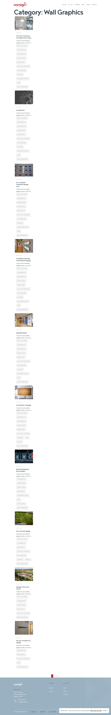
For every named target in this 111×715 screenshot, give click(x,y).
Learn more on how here (95, 710)
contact (88, 4)
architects (77, 4)
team (83, 4)
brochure (94, 4)
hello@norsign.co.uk (23, 702)
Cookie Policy (42, 711)
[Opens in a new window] (15, 701)
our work (70, 4)
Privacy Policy (33, 711)
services (64, 4)
